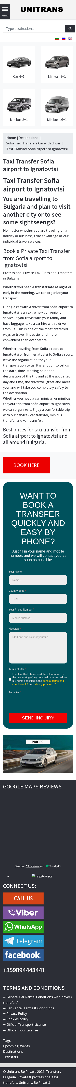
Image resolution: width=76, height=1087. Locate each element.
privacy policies (43, 684)
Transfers (10, 1057)
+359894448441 (24, 970)
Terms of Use (17, 669)
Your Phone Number (21, 609)
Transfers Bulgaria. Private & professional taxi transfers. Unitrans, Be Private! (32, 1077)
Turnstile (15, 692)
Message (15, 628)
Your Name (16, 571)
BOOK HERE (26, 465)
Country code (17, 590)
